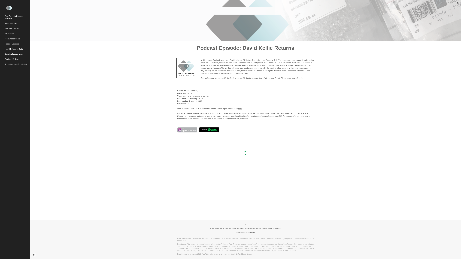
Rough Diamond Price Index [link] (16, 64)
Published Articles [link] (12, 59)
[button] (458, 3)
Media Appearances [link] (12, 39)
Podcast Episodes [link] (12, 44)
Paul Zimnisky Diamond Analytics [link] (14, 17)
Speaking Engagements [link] (14, 54)
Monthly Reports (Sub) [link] (14, 49)
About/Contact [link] (11, 23)
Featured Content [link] (12, 28)
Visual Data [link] (9, 33)
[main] (245, 48)
